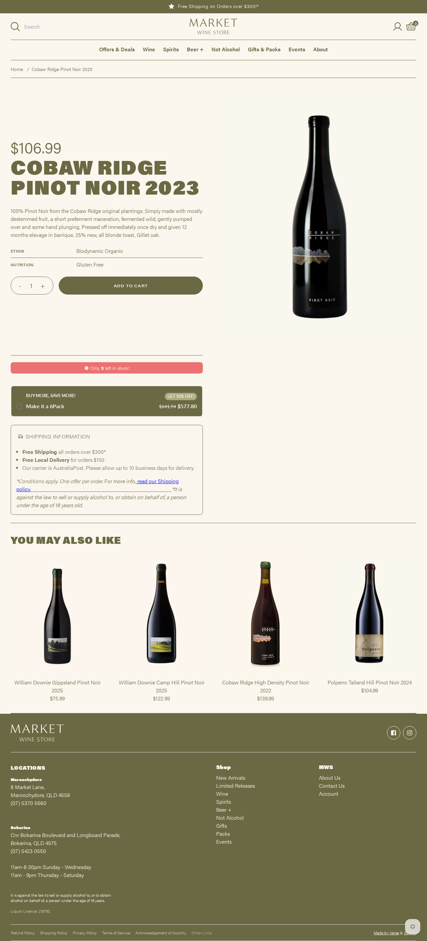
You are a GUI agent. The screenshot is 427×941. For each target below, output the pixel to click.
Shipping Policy (53, 932)
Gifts (221, 825)
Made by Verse (386, 933)
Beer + (195, 49)
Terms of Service (116, 932)
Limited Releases (235, 785)
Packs (223, 833)
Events (297, 49)
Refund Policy (23, 932)
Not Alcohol (225, 49)
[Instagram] (409, 732)
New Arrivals (230, 777)
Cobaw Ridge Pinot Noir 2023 (62, 69)
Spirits (171, 49)
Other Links (201, 932)
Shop (223, 767)
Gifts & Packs (264, 49)
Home (17, 69)
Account (328, 793)
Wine (149, 49)
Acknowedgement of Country (160, 932)
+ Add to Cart (57, 675)
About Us (329, 777)
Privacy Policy (85, 932)
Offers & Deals (117, 49)
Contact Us (332, 785)
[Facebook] (393, 732)
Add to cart (131, 286)
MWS (326, 767)
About (320, 49)
